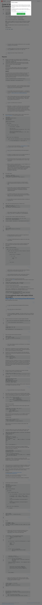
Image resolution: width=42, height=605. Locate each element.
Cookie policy (20, 11)
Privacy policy (24, 11)
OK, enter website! (21, 13)
